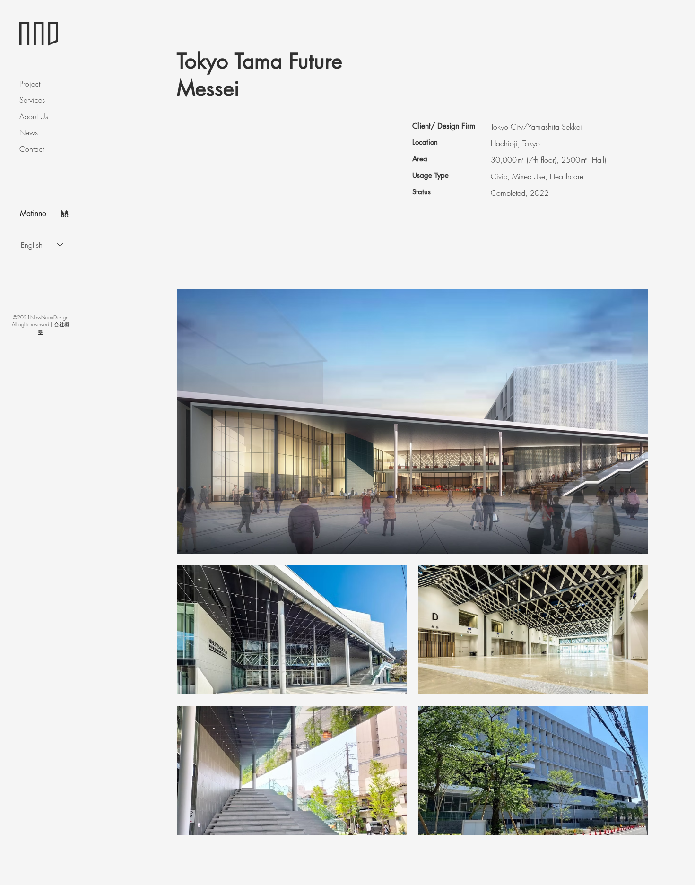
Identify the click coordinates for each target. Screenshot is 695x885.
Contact (31, 149)
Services (32, 100)
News (28, 132)
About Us (33, 116)
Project (29, 83)
